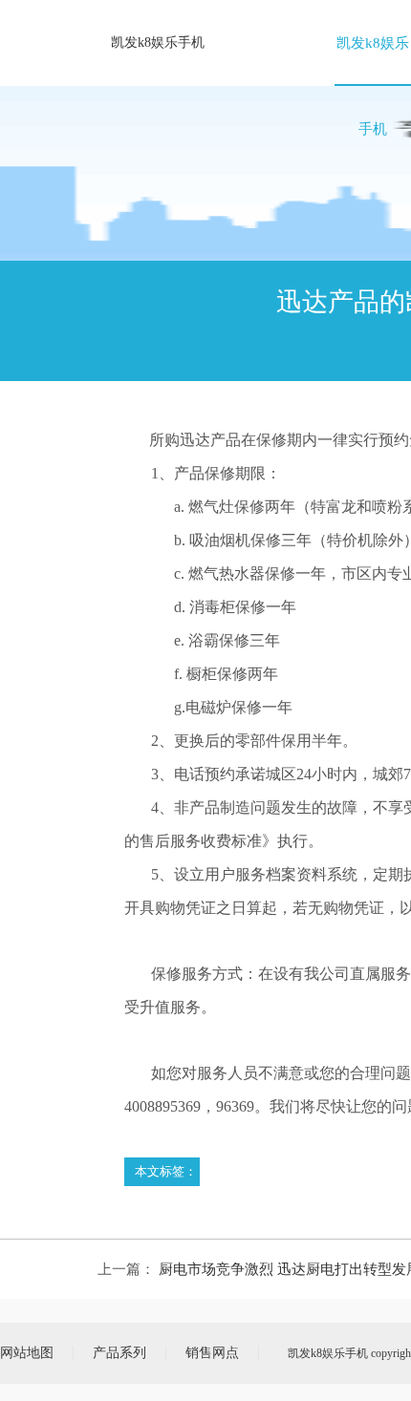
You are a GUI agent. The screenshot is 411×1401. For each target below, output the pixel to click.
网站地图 (27, 1353)
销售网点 (212, 1353)
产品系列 (119, 1353)
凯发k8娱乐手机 (158, 42)
